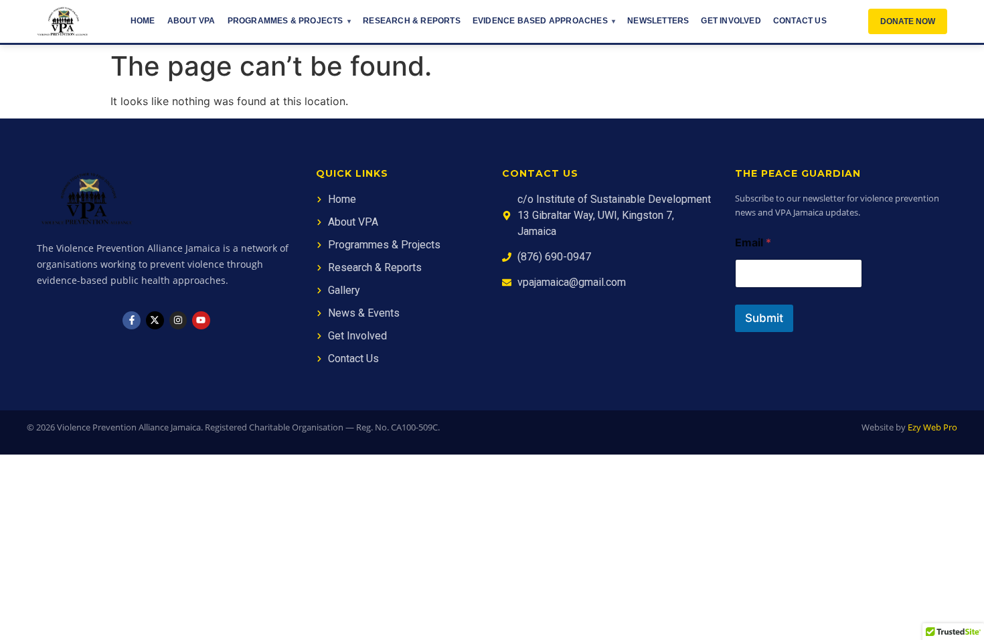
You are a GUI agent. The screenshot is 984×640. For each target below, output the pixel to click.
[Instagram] (178, 320)
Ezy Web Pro (932, 427)
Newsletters (658, 21)
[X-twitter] (155, 320)
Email (753, 242)
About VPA (191, 21)
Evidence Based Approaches (540, 21)
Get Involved (730, 21)
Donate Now (907, 21)
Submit (764, 318)
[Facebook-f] (131, 320)
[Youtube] (201, 320)
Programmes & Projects (285, 21)
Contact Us (800, 21)
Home (143, 21)
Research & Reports (412, 21)
